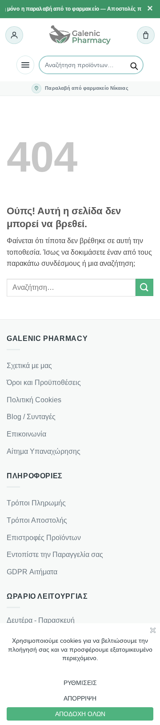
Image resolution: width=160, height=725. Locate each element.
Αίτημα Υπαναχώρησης (43, 451)
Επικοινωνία (26, 434)
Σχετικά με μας (29, 365)
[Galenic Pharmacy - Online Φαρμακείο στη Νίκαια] (80, 35)
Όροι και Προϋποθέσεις (44, 382)
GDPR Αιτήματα (32, 572)
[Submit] (144, 287)
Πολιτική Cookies (34, 400)
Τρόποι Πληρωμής (36, 503)
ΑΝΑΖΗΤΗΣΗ (134, 65)
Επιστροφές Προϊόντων (44, 537)
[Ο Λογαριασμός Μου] (14, 35)
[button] (146, 35)
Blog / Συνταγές (31, 417)
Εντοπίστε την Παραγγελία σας (55, 554)
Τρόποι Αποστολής (37, 520)
